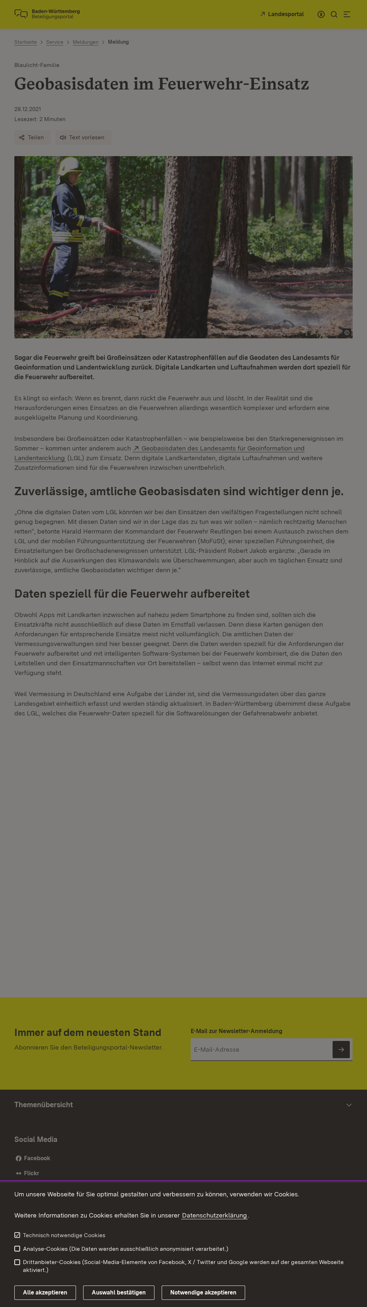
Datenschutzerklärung (214, 1215)
